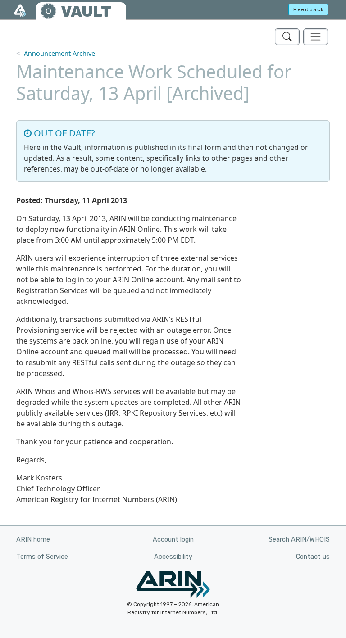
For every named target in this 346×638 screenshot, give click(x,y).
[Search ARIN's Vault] (287, 36)
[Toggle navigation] (315, 36)
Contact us (313, 557)
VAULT (86, 11)
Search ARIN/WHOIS (299, 539)
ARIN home (33, 539)
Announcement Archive (59, 53)
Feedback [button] (308, 9)
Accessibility (173, 557)
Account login (173, 539)
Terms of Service (42, 557)
